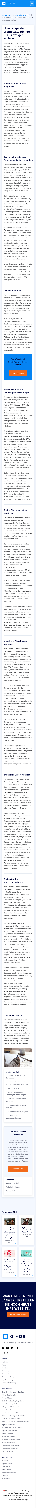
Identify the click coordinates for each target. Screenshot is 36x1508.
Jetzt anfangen (18, 373)
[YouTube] (16, 1348)
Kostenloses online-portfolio (11, 1419)
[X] (8, 1348)
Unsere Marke (6, 1478)
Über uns (5, 1461)
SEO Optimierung (7, 1451)
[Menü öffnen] (32, 3)
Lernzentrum (7, 15)
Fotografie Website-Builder (11, 1407)
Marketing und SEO (22, 15)
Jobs (6, 1470)
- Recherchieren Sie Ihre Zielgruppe (15, 1076)
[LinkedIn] (12, 1348)
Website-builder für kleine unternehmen (16, 1422)
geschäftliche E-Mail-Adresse (12, 1428)
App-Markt (9, 1380)
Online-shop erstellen (9, 1395)
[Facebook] (3, 1348)
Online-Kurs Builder (8, 1437)
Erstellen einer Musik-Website (12, 1413)
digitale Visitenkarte (8, 1425)
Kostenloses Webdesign (10, 1448)
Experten (5, 1475)
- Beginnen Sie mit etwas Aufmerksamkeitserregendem (17, 1083)
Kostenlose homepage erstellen (13, 1392)
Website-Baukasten (13, 1187)
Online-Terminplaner (8, 1442)
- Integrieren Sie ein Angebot (17, 1112)
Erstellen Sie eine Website (18, 1169)
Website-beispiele (8, 1374)
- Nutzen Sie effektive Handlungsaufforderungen (16, 1093)
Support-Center (7, 1464)
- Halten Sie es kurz (14, 1088)
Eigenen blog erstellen (9, 1431)
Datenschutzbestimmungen (19, 1499)
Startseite (5, 1362)
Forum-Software (7, 1434)
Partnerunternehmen (9, 1473)
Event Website (7, 1410)
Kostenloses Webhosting (10, 1445)
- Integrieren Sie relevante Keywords (16, 1106)
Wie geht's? (10, 1191)
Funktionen (5, 1368)
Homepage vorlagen (9, 1377)
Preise (4, 1365)
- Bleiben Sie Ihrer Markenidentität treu (13, 1117)
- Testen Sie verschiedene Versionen (16, 1100)
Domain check (7, 1398)
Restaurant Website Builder (11, 1440)
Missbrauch (12, 1502)
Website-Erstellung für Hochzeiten (14, 1416)
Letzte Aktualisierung (9, 1383)
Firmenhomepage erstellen (11, 1404)
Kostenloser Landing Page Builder (13, 1401)
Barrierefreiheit (22, 1502)
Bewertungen (6, 1371)
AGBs (8, 1499)
